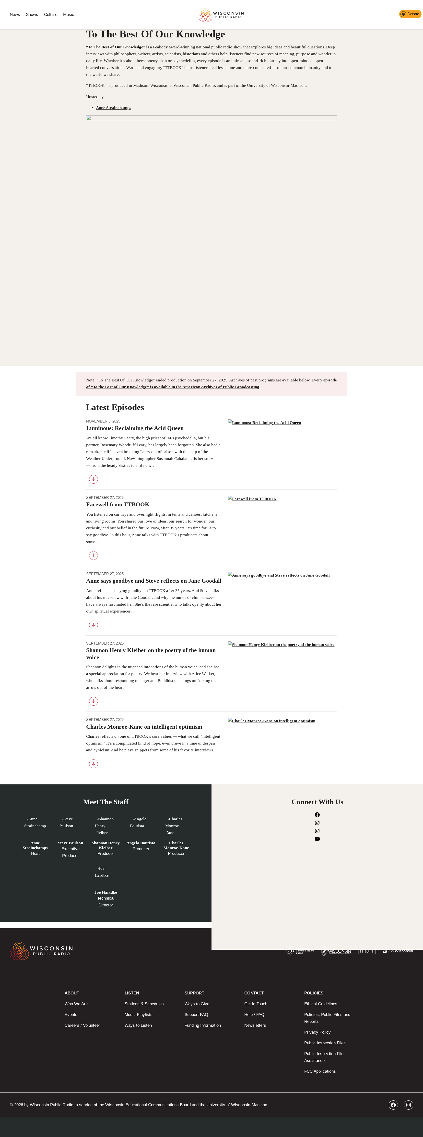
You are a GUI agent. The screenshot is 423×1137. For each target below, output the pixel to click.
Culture (50, 14)
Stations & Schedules (144, 1004)
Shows (32, 14)
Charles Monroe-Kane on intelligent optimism (144, 727)
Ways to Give (197, 1004)
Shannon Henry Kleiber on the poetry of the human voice (151, 653)
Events (71, 1014)
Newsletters (255, 1025)
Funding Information (203, 1025)
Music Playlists (139, 1014)
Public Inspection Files (325, 1043)
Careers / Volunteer (82, 1025)
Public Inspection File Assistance (323, 1057)
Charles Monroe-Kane (176, 845)
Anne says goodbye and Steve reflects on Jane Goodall (154, 581)
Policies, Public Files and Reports (327, 1018)
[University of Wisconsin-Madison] (336, 952)
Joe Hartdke (105, 892)
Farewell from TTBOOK (118, 504)
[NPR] (367, 952)
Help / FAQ (254, 1014)
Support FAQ (196, 1014)
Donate (413, 14)
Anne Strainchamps (113, 107)
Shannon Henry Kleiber (106, 845)
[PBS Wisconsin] (398, 951)
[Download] (93, 480)
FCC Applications (320, 1071)
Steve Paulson (70, 843)
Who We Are (76, 1004)
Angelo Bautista (141, 843)
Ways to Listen (138, 1025)
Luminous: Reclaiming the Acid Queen (135, 428)
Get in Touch (255, 1004)
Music (68, 14)
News (15, 14)
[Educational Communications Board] (299, 952)
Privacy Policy (317, 1032)
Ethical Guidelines (320, 1004)
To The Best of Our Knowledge (115, 47)
